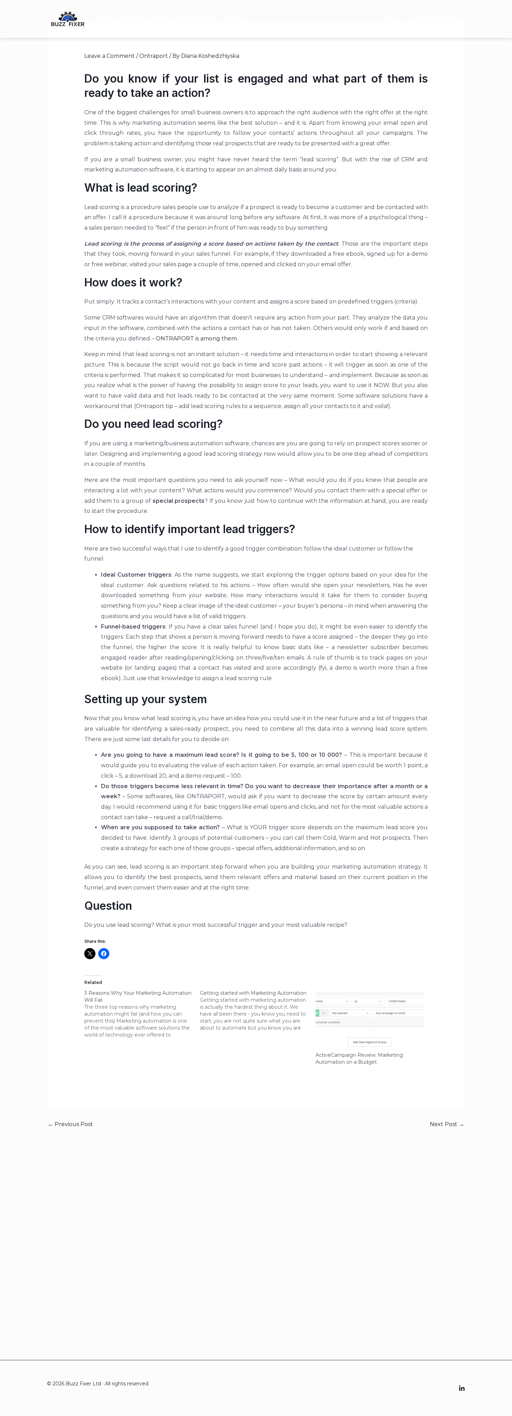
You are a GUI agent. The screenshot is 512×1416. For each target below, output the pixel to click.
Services (158, 19)
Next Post (447, 1124)
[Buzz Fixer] (68, 18)
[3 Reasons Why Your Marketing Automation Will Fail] (142, 1014)
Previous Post (70, 1124)
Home (107, 19)
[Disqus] (256, 1230)
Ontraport (153, 56)
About (131, 19)
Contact (233, 19)
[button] (433, 18)
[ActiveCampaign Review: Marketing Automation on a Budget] (370, 1021)
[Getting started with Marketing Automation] (258, 1010)
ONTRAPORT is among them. (197, 338)
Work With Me (196, 19)
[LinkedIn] (391, 19)
